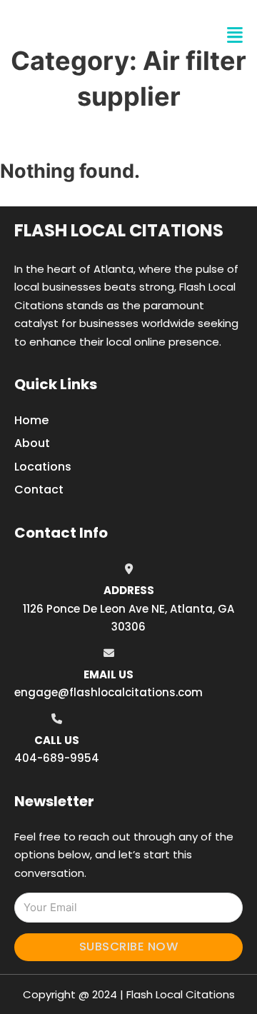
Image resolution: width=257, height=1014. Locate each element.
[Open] (235, 35)
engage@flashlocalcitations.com (108, 692)
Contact (39, 489)
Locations (42, 466)
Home (31, 420)
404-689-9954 (56, 758)
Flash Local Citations (118, 230)
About (32, 443)
